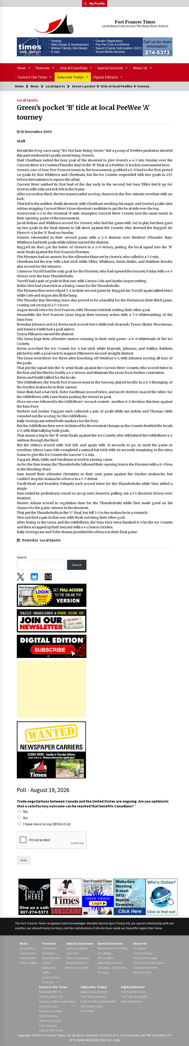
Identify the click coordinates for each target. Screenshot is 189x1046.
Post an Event (48, 1025)
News (21, 68)
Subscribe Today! (70, 77)
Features (43, 68)
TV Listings (104, 953)
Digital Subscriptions (94, 992)
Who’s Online (106, 958)
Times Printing (142, 953)
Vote (24, 860)
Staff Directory (48, 1016)
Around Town (50, 977)
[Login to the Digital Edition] (98, 896)
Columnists (49, 948)
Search (22, 557)
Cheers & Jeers (48, 1006)
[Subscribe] (66, 897)
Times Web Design (145, 958)
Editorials (48, 953)
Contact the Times (32, 77)
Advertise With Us (77, 963)
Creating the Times (145, 968)
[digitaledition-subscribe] (51, 646)
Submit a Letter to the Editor (57, 1001)
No (25, 817)
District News (28, 958)
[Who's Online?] (161, 897)
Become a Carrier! (77, 968)
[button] (85, 3)
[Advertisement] (51, 689)
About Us (140, 68)
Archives (102, 972)
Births (46, 972)
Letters (46, 963)
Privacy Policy (142, 972)
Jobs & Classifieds (73, 68)
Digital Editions (105, 77)
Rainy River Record (109, 963)
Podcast (47, 982)
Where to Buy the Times (148, 963)
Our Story (139, 948)
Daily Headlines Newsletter (98, 1001)
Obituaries (49, 968)
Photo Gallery (29, 963)
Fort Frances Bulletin (134, 997)
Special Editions (131, 1001)
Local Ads (72, 953)
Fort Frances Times (135, 22)
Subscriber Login (92, 1006)
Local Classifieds (77, 948)
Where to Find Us (50, 1021)
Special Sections (110, 68)
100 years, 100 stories (111, 968)
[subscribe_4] (51, 620)
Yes (25, 811)
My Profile (97, 3)
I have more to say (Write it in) (47, 824)
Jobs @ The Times (51, 1030)
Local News (27, 948)
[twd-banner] (94, 46)
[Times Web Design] (130, 897)
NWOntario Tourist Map (112, 948)
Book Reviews (51, 958)
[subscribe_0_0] (51, 595)
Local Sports (27, 100)
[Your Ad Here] (34, 897)
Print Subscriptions (93, 997)
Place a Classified (77, 958)
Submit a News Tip (51, 997)
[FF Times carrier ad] (51, 749)
